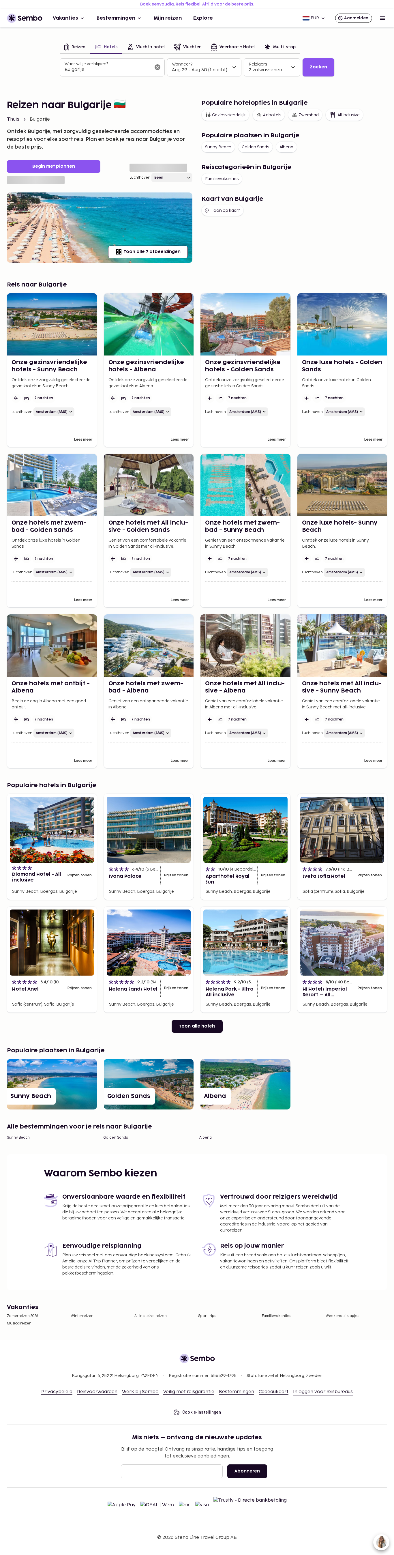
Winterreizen (82, 1316)
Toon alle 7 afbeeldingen (152, 252)
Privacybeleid (56, 1392)
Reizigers (258, 64)
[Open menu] (382, 18)
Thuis (13, 119)
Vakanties (65, 18)
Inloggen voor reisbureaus (323, 1392)
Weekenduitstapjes (342, 1316)
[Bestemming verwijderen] (157, 67)
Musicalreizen (19, 1323)
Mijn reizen (168, 18)
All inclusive (348, 115)
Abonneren (247, 1471)
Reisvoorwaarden (97, 1392)
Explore (203, 18)
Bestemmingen (116, 18)
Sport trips (207, 1316)
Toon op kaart (225, 210)
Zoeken (318, 67)
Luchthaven (140, 177)
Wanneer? (182, 64)
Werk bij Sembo (140, 1392)
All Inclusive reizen (150, 1316)
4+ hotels (272, 115)
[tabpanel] (197, 67)
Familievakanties (222, 178)
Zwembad (309, 115)
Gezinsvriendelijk (229, 115)
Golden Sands (255, 147)
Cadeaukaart (273, 1392)
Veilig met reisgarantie (188, 1392)
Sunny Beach (218, 147)
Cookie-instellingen (201, 1412)
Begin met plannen (53, 166)
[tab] (75, 47)
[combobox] (108, 70)
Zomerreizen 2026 (22, 1316)
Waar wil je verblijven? (86, 63)
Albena (286, 147)
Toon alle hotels (197, 1026)
